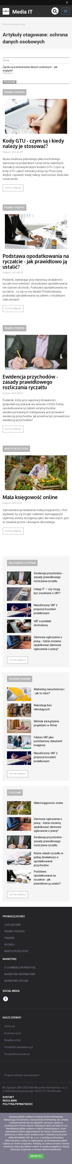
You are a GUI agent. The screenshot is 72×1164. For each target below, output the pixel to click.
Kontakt (8, 1097)
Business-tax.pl (12, 1033)
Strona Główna (10, 24)
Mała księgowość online (30, 497)
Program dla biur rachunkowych (21, 1075)
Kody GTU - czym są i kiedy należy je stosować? (33, 143)
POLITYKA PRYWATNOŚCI (18, 1104)
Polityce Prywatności (51, 1149)
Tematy (22, 24)
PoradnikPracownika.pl (17, 1054)
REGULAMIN (10, 1100)
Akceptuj (36, 1156)
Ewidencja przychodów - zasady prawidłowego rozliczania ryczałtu (30, 382)
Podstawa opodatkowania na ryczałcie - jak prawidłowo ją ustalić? (36, 261)
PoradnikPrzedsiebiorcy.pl (18, 1047)
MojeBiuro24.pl (12, 1040)
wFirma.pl (9, 1026)
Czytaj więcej (13, 188)
